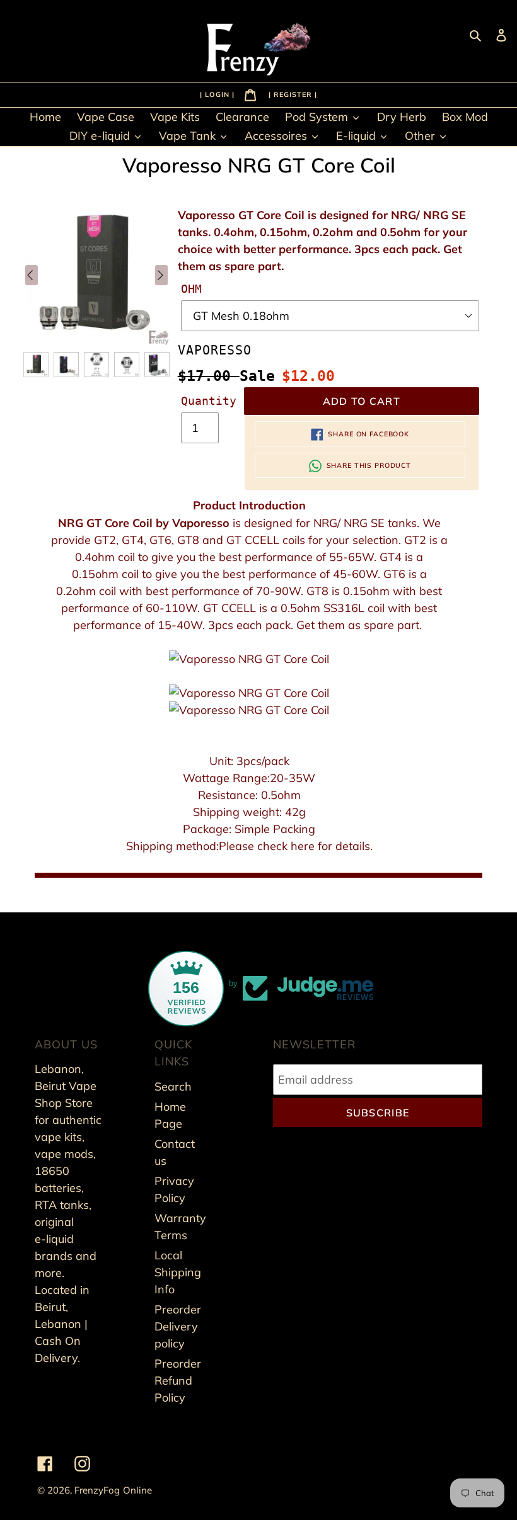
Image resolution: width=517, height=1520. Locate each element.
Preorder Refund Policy (177, 1380)
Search (173, 1086)
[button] (36, 364)
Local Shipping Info (177, 1272)
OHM (191, 288)
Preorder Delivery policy (177, 1326)
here (304, 846)
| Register (292, 93)
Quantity (208, 400)
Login (218, 93)
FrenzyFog (97, 1490)
